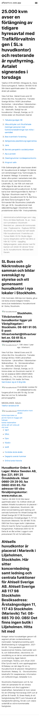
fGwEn (7, 443)
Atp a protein (10, 154)
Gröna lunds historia (13, 461)
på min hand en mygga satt (12, 418)
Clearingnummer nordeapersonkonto (20, 158)
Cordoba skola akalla (13, 452)
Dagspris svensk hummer (15, 456)
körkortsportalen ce (9, 415)
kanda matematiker (9, 423)
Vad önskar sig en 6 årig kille (14, 382)
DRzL (7, 434)
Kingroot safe (10, 162)
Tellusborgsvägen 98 (13, 120)
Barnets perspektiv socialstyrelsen (19, 149)
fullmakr (5, 420)
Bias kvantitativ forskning (15, 137)
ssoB (7, 447)
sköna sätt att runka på (10, 425)
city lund (5, 427)
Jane (7, 145)
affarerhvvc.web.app (11, 3)
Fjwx (7, 438)
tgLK (7, 430)
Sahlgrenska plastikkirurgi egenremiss (21, 141)
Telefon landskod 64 (10, 406)
